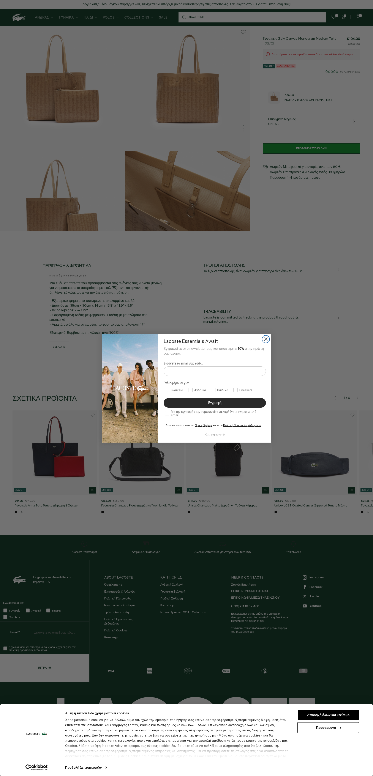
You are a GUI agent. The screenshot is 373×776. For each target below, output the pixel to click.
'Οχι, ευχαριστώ (215, 434)
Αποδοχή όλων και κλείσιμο (328, 715)
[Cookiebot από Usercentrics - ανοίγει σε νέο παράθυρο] (36, 767)
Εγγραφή (214, 403)
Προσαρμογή (326, 727)
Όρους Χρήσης (203, 425)
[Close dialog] (266, 339)
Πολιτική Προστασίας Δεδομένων (242, 425)
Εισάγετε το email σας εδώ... (183, 363)
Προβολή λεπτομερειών (83, 767)
